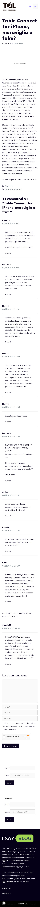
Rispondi (8, 253)
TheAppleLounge (9, 848)
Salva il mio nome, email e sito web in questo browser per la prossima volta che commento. (19, 726)
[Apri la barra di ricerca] (30, 6)
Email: (7, 775)
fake (7, 189)
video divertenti (15, 189)
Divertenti (9, 186)
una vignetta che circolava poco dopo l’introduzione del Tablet (17, 110)
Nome (7, 768)
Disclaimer (6, 893)
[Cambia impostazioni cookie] (4, 903)
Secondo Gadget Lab (11, 131)
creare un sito (18, 164)
